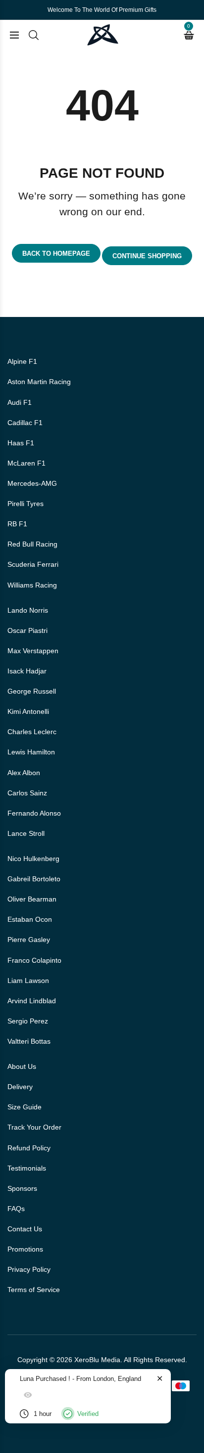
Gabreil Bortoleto (33, 879)
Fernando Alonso (34, 813)
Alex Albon (23, 773)
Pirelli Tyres (25, 504)
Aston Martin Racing (39, 382)
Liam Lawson (28, 980)
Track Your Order (34, 1127)
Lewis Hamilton (31, 752)
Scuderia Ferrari (32, 564)
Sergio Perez (27, 1021)
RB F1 (17, 524)
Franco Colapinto (34, 960)
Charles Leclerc (31, 732)
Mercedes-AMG (32, 483)
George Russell (31, 691)
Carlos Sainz (27, 793)
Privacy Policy (29, 1269)
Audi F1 (19, 402)
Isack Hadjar (27, 671)
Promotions (25, 1249)
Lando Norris (27, 610)
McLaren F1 (26, 463)
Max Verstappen (32, 651)
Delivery (20, 1087)
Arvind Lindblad (31, 1001)
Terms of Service (33, 1290)
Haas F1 (20, 443)
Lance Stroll (26, 833)
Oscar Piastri (27, 630)
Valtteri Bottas (29, 1041)
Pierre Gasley (28, 939)
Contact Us (24, 1229)
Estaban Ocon (29, 919)
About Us (21, 1066)
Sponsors (22, 1188)
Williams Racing (32, 585)
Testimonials (26, 1168)
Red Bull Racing (32, 544)
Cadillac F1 (25, 423)
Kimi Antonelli (28, 711)
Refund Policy (29, 1148)
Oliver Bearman (31, 899)
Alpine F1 (22, 361)
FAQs (16, 1209)
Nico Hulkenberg (33, 859)
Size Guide (24, 1107)
